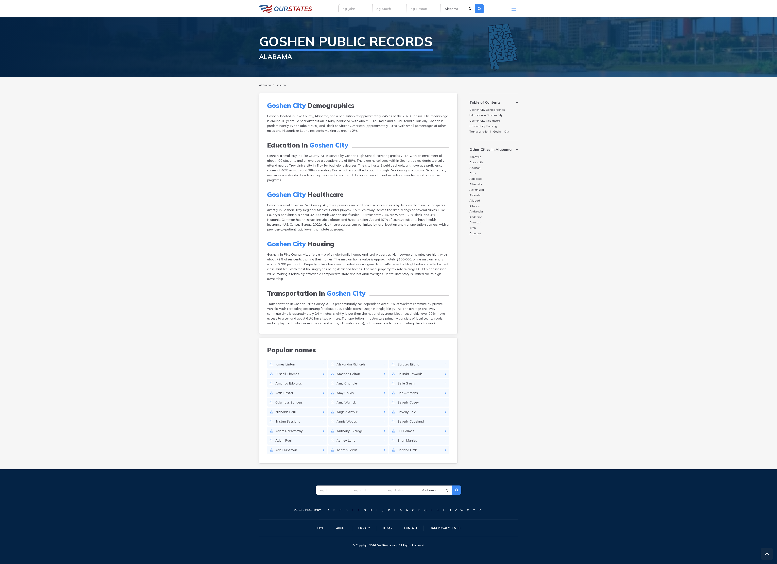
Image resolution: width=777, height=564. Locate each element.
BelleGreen (406, 383)
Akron (473, 173)
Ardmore (475, 233)
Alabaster (475, 179)
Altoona (474, 206)
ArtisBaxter (284, 393)
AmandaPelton (348, 374)
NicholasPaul (285, 412)
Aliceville (475, 195)
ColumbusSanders (289, 402)
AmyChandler (347, 383)
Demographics (487, 110)
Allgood (474, 200)
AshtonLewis (346, 450)
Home (320, 528)
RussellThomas (287, 374)
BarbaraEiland (408, 364)
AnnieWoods (346, 421)
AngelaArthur (346, 412)
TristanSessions (287, 421)
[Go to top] (767, 554)
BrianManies (407, 440)
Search (479, 8)
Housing (483, 126)
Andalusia (476, 211)
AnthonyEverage (349, 431)
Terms (387, 528)
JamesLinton (285, 364)
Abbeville (475, 157)
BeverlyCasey (408, 402)
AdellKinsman (286, 450)
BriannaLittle (407, 450)
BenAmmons (407, 393)
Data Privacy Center (445, 528)
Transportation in (489, 131)
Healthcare (485, 120)
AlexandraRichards (351, 364)
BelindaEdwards (409, 374)
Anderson (475, 217)
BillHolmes (405, 431)
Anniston (475, 222)
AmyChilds (345, 393)
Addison (475, 168)
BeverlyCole (406, 412)
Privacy (364, 528)
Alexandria (476, 189)
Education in (485, 115)
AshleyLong (345, 440)
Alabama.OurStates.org (285, 9)
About (341, 528)
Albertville (475, 184)
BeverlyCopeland (410, 421)
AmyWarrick (346, 402)
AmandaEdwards (288, 383)
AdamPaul (283, 440)
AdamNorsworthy (289, 431)
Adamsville (476, 162)
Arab (472, 228)
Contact (410, 528)
